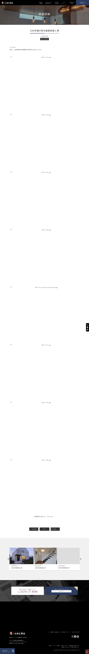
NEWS (41, 3)
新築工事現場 (44, 39)
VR (63, 3)
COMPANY (72, 3)
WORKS (57, 3)
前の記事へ (35, 529)
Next (80, 559)
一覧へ (44, 529)
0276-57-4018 (27, 591)
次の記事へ (54, 529)
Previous (8, 559)
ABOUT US (48, 3)
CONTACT (82, 3)
